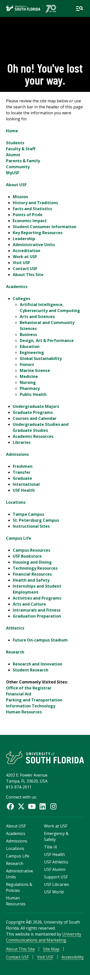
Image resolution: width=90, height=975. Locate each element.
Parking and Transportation (34, 700)
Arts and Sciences (37, 316)
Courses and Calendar (34, 418)
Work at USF (25, 256)
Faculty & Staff (20, 149)
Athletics (15, 628)
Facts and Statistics (32, 208)
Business (28, 334)
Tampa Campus (28, 514)
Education (30, 346)
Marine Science (35, 370)
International (26, 484)
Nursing (28, 382)
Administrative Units (34, 244)
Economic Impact (30, 220)
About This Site (28, 274)
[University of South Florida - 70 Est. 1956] (31, 8)
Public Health (33, 394)
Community (18, 166)
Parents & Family (23, 160)
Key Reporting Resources (37, 232)
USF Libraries (56, 884)
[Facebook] (10, 806)
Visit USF (21, 262)
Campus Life (18, 538)
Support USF (56, 877)
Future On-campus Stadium (40, 640)
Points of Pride (27, 214)
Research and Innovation (37, 664)
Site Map (51, 949)
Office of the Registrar (29, 688)
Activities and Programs (37, 598)
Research (15, 652)
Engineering (32, 352)
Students (15, 143)
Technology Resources (35, 568)
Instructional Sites (31, 526)
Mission (20, 196)
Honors (27, 364)
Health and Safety (31, 580)
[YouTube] (32, 806)
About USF (16, 184)
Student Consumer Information (44, 226)
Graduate (22, 478)
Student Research (30, 670)
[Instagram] (53, 806)
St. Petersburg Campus (36, 520)
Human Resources (24, 712)
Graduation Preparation (37, 616)
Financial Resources (32, 574)
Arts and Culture (29, 604)
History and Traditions (35, 202)
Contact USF (25, 268)
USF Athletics (56, 862)
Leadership (24, 238)
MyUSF (12, 172)
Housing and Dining (32, 562)
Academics (17, 286)
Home (12, 131)
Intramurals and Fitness (36, 610)
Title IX (50, 847)
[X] (21, 806)
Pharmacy (30, 388)
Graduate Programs (33, 412)
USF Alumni (54, 869)
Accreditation (26, 250)
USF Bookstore (27, 556)
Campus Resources (31, 550)
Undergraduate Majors (36, 406)
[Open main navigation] (79, 8)
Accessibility (73, 957)
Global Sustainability (41, 358)
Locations (16, 502)
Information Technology (30, 706)
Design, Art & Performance (47, 340)
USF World (54, 892)
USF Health (24, 490)
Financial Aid (18, 694)
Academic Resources (33, 436)
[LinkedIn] (42, 806)
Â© (29, 922)
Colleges (21, 298)
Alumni (13, 155)
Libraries (21, 442)
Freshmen (22, 466)
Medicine (29, 376)
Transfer (21, 472)
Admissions (17, 454)
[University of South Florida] (45, 757)
